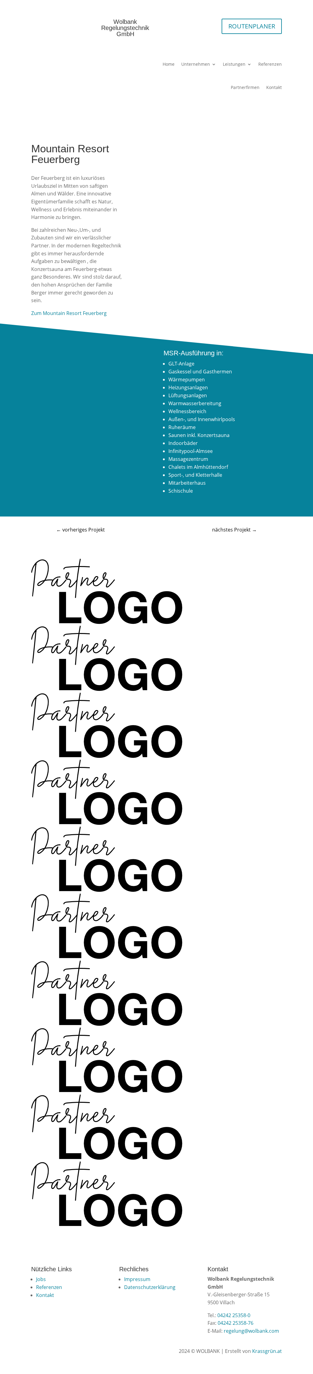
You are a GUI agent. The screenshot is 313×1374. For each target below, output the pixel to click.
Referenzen (270, 64)
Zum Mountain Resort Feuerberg (69, 313)
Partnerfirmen (245, 87)
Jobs (41, 1279)
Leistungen (234, 64)
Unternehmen (195, 64)
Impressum (137, 1279)
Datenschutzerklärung (149, 1287)
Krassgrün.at (267, 1351)
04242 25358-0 (233, 1315)
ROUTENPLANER (251, 26)
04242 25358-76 (235, 1323)
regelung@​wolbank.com (251, 1331)
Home (169, 64)
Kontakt (274, 87)
